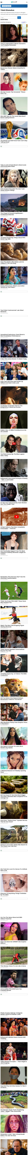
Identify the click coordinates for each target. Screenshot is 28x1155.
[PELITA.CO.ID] (14, 2)
